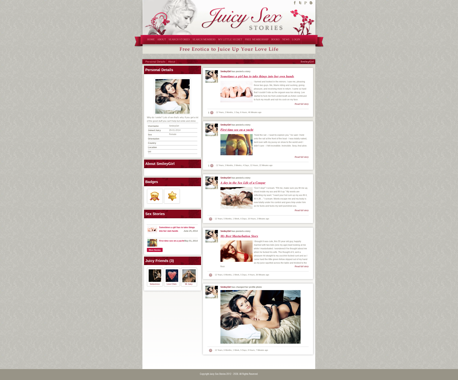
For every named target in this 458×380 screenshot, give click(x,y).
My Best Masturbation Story (239, 236)
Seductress (155, 284)
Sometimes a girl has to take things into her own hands (257, 76)
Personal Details (155, 61)
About (171, 61)
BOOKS (275, 39)
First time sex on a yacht (171, 241)
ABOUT (161, 39)
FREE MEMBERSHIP (257, 39)
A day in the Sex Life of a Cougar (242, 182)
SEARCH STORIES (179, 39)
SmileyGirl (307, 61)
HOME (151, 39)
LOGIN (296, 39)
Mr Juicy (189, 284)
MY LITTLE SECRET (230, 39)
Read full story (302, 104)
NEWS (286, 39)
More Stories (155, 250)
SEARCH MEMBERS (204, 39)
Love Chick (172, 284)
